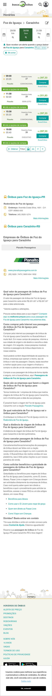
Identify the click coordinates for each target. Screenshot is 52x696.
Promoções (9, 613)
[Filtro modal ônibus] (28, 149)
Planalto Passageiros (34, 405)
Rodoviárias (10, 621)
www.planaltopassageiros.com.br (22, 270)
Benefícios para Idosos (18, 498)
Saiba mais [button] (26, 681)
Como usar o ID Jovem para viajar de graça (26, 503)
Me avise (11, 52)
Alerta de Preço (12, 609)
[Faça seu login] (45, 4)
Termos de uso (11, 650)
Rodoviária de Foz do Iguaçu (15, 419)
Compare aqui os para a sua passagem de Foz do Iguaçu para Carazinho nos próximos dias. (25, 316)
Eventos (8, 629)
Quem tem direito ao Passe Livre (22, 508)
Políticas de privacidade (16, 654)
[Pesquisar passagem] (40, 4)
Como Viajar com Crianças (19, 513)
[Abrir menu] (5, 4)
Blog (6, 633)
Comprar (42, 82)
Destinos (8, 617)
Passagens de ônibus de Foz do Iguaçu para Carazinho (25, 377)
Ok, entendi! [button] (26, 688)
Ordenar (14, 148)
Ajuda (6, 658)
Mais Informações (40, 218)
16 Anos (7, 642)
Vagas (6, 646)
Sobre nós (9, 638)
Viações (7, 625)
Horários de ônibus (14, 605)
